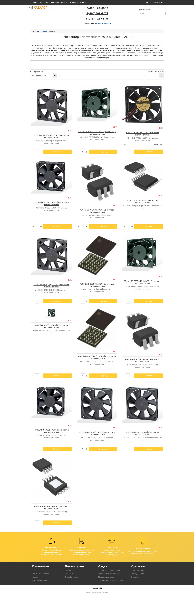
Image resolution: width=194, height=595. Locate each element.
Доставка (55, 2)
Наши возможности (78, 2)
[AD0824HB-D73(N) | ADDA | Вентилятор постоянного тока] (51, 477)
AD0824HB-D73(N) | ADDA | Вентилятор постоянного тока (51, 507)
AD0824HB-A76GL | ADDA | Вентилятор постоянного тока (51, 431)
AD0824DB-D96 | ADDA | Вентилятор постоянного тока (51, 326)
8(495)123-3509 (97, 8)
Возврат (64, 2)
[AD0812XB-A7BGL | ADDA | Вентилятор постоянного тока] (51, 177)
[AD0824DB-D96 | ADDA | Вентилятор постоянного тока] (51, 313)
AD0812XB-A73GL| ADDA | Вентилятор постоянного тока (142, 134)
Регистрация (158, 2)
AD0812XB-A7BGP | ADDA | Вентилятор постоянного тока (97, 211)
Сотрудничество (137, 574)
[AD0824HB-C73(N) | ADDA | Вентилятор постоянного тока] (97, 404)
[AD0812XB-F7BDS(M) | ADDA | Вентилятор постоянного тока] (142, 253)
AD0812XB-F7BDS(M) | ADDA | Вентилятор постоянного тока (142, 282)
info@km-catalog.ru (103, 23)
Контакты (134, 577)
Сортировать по (36, 72)
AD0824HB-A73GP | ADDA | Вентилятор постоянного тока (142, 360)
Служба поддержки (139, 571)
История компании (39, 580)
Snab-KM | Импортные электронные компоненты (97, 592)
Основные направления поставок (111, 580)
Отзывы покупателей (40, 574)
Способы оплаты (71, 577)
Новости (35, 577)
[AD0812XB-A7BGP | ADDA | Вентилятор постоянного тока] (97, 180)
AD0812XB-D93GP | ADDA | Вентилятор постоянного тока (97, 285)
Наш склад (44, 2)
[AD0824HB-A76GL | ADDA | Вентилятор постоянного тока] (51, 402)
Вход (148, 2)
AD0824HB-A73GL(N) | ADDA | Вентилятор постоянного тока (97, 357)
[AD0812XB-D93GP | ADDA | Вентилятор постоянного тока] (97, 255)
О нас (34, 571)
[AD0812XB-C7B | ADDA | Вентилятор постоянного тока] (142, 176)
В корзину (57, 152)
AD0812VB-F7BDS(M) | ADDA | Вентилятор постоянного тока (97, 133)
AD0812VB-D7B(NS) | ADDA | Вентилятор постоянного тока (51, 136)
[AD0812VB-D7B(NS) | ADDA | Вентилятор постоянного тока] (51, 106)
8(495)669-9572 (97, 13)
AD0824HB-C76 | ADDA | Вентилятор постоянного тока (142, 433)
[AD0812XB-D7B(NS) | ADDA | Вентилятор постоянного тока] (51, 255)
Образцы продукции (106, 577)
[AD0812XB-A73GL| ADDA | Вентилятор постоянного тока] (142, 104)
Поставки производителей (108, 574)
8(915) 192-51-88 (97, 18)
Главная (34, 2)
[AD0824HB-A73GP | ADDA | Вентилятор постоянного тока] (142, 330)
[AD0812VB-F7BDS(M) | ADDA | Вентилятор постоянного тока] (97, 104)
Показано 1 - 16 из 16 (155, 72)
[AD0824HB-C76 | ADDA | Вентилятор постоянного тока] (142, 404)
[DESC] (59, 75)
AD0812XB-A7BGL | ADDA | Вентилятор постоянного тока (51, 203)
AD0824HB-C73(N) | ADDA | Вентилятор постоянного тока (97, 433)
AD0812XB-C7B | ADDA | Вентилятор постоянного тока (143, 201)
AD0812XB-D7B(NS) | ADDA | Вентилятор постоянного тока (51, 286)
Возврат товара (71, 574)
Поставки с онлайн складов (109, 571)
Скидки (68, 571)
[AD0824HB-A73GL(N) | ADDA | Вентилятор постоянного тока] (97, 328)
